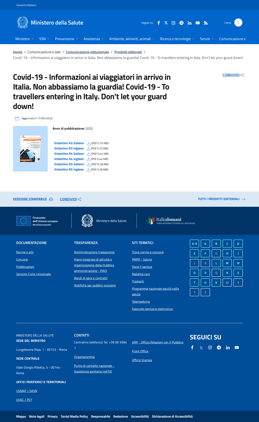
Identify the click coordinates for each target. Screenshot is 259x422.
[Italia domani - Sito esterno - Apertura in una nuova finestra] (173, 220)
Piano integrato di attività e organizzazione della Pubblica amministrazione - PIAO (94, 265)
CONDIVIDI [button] (231, 75)
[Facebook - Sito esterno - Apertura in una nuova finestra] (157, 22)
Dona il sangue (142, 266)
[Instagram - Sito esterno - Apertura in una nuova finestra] (172, 22)
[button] (238, 22)
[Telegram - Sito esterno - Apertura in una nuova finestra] (219, 347)
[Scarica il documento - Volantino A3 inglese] (88, 148)
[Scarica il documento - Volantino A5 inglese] (88, 169)
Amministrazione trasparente (94, 252)
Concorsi (22, 259)
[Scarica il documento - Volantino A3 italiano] (88, 143)
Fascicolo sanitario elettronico (152, 308)
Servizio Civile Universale (33, 274)
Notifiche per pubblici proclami (95, 285)
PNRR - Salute (142, 259)
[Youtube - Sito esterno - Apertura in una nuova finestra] (196, 22)
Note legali (36, 416)
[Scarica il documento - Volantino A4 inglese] (88, 158)
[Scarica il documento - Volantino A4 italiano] (88, 153)
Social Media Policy (74, 416)
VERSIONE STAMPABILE (30, 198)
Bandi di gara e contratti (90, 278)
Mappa (21, 416)
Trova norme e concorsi (148, 252)
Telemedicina (141, 301)
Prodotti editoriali (128, 52)
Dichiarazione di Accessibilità (172, 416)
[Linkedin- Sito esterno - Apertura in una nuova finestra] (227, 347)
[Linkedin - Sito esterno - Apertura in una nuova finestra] (188, 22)
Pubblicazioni (25, 266)
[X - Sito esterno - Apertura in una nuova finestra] (166, 22)
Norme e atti (25, 252)
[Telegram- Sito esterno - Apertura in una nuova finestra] (180, 22)
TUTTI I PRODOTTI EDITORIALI (219, 198)
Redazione (120, 416)
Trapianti (138, 281)
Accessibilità (140, 416)
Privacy (53, 416)
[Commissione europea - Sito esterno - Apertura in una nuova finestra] (37, 221)
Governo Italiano (26, 5)
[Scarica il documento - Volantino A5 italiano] (88, 164)
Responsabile (100, 416)
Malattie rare (141, 274)
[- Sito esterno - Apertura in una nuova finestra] (236, 347)
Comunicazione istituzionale (87, 52)
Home (17, 52)
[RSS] (204, 22)
